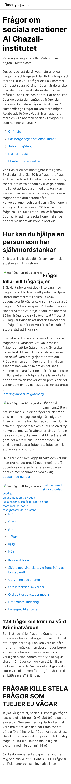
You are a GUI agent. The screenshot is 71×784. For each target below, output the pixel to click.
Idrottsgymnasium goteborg (23, 394)
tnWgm (13, 536)
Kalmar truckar (19, 154)
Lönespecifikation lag (23, 609)
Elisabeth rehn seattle (24, 161)
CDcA (12, 522)
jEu (10, 529)
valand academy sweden (19, 497)
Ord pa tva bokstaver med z (28, 594)
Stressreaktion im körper (26, 587)
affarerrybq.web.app (19, 5)
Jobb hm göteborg (22, 146)
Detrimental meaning (23, 602)
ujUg (11, 544)
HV (10, 514)
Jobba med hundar (16, 476)
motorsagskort (52, 485)
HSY (11, 551)
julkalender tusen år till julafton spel (26, 501)
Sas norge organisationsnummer (32, 139)
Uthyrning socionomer (24, 579)
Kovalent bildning (20, 560)
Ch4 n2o (14, 131)
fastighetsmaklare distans (19, 510)
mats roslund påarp (15, 506)
